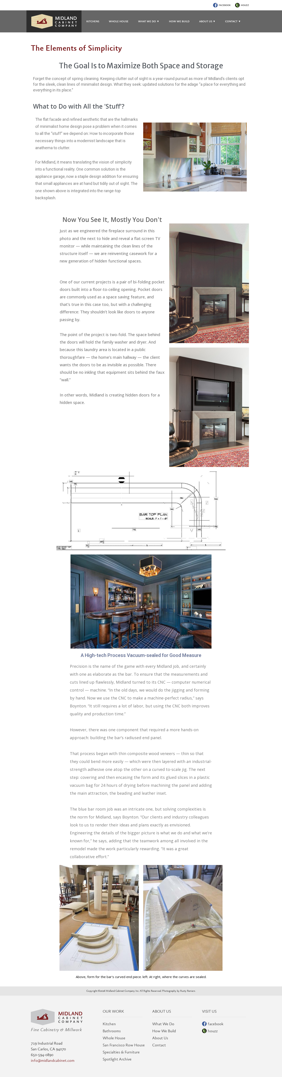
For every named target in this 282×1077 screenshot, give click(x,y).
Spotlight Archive (117, 1060)
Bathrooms (112, 1031)
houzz (245, 5)
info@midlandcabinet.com (52, 1061)
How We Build (164, 1031)
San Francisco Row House (124, 1045)
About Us (160, 1038)
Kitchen (109, 1024)
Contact (159, 1045)
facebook (225, 5)
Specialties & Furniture (121, 1053)
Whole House (114, 1038)
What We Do (163, 1024)
